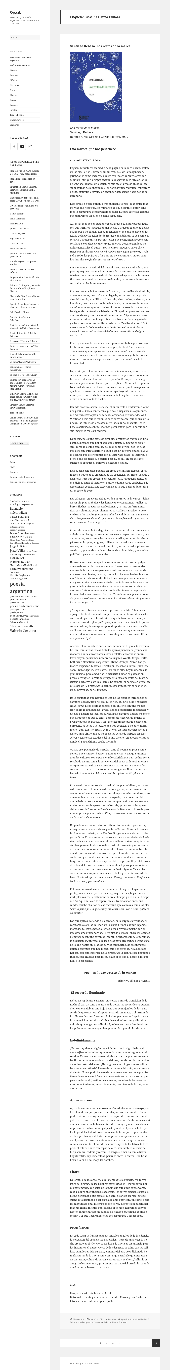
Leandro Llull (16, 223)
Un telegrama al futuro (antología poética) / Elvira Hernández (25, 327)
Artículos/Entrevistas (20, 65)
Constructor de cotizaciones (23, 482)
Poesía (13, 100)
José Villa (17, 550)
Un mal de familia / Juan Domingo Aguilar (23, 355)
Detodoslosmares (17, 527)
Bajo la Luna (27, 504)
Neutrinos (14, 572)
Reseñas (13, 105)
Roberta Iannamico (20, 618)
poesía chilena (31, 596)
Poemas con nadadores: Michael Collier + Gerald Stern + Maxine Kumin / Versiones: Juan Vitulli (24, 384)
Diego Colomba (19, 533)
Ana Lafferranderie (20, 500)
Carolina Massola (20, 520)
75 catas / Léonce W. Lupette (23, 362)
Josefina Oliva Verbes (20, 228)
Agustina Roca (127, 1319)
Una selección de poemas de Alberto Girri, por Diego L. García (25, 199)
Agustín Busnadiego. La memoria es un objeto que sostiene (24, 306)
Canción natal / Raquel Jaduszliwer (20, 368)
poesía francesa (18, 599)
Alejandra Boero (18, 248)
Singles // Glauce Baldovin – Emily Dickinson (23, 406)
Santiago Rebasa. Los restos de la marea (100, 46)
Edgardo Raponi (17, 238)
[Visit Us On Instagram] (30, 146)
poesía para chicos (18, 609)
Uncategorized (17, 120)
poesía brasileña (17, 596)
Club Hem (14, 523)
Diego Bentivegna (17, 530)
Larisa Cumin (32, 551)
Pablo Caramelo (17, 218)
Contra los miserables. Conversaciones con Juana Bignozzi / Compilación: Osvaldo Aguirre (24, 420)
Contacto (14, 472)
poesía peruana (17, 612)
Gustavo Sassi (16, 243)
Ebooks (13, 70)
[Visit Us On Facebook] (14, 146)
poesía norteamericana (24, 606)
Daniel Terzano (17, 213)
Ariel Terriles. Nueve (19, 312)
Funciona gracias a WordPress (84, 1363)
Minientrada (78, 1319)
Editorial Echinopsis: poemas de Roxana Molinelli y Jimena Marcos (25, 288)
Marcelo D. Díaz (20, 562)
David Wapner (27, 523)
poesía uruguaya (18, 615)
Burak (108, 1293)
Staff (12, 467)
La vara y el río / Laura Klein (23, 375)
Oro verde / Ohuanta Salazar (23, 341)
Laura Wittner (29, 554)
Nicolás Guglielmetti (21, 575)
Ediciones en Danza (21, 536)
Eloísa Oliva (15, 540)
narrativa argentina (21, 569)
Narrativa (14, 85)
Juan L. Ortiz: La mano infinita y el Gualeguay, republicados (24, 172)
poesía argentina (85, 1322)
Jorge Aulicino (18, 546)
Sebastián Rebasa (102, 1322)
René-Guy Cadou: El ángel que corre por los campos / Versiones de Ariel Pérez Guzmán (24, 396)
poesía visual (33, 616)
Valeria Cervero (23, 630)
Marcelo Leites (17, 565)
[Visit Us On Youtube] (22, 146)
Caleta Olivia (18, 512)
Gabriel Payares (17, 233)
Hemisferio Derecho (30, 543)
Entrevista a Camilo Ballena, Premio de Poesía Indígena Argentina (23, 189)
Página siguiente (156, 1343)
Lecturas (14, 75)
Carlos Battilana (19, 516)
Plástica (13, 95)
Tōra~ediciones (17, 115)
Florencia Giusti (27, 540)
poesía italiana (17, 602)
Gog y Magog (15, 543)
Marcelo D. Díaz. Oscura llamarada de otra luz (25, 298)
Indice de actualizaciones (22, 477)
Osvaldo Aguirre (18, 578)
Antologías (16, 504)
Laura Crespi (16, 554)
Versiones (14, 125)
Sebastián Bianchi (19, 622)
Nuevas (13, 90)
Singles (13, 110)
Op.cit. (15, 12)
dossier (31, 533)
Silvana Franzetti (21, 626)
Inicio (12, 462)
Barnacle (16, 508)
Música (13, 80)
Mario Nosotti (30, 565)
